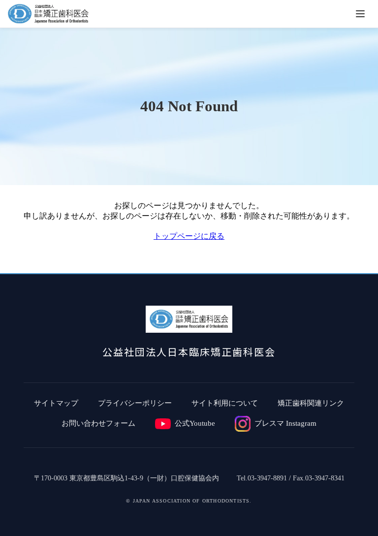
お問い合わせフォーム (98, 423)
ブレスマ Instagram (285, 423)
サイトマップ (56, 403)
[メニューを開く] (360, 14)
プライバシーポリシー (135, 403)
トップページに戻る (189, 236)
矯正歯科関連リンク (311, 403)
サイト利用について (224, 403)
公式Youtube (195, 423)
